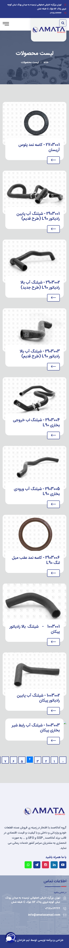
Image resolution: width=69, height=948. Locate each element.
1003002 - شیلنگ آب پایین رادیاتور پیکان (38, 698)
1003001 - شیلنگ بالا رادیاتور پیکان (35, 629)
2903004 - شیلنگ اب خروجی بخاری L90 (36, 422)
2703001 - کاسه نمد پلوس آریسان (39, 147)
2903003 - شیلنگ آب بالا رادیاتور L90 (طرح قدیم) (40, 354)
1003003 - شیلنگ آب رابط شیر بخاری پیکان (36, 728)
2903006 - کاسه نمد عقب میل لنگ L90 (36, 560)
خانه (46, 62)
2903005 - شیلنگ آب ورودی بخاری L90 (37, 491)
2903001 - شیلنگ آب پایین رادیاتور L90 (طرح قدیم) (38, 216)
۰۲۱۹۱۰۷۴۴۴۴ (55, 13)
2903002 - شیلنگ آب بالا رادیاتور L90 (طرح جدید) (40, 285)
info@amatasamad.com (44, 915)
